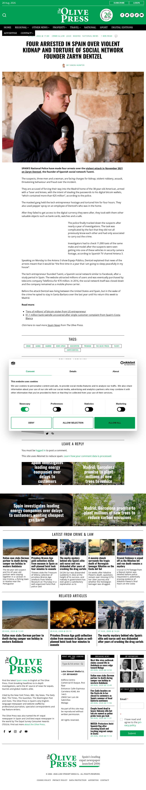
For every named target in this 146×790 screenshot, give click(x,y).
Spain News (53, 325)
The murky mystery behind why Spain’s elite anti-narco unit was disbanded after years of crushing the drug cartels (73, 563)
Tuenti (116, 346)
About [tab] (116, 371)
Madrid (77, 36)
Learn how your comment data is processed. (88, 456)
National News (90, 36)
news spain (60, 346)
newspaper (74, 346)
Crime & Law (58, 36)
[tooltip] (122, 15)
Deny (31, 423)
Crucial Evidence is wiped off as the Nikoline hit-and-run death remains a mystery (130, 562)
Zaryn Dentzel (73, 350)
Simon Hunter (77, 65)
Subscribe (119, 2)
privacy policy (133, 724)
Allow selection (73, 423)
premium (87, 346)
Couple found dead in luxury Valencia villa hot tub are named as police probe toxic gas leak (102, 712)
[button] (82, 664)
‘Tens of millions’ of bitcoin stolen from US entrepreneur (56, 311)
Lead (68, 36)
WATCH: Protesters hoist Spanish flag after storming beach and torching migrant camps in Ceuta (102, 728)
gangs (38, 346)
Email (124, 699)
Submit (132, 733)
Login (136, 2)
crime (28, 346)
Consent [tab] (30, 371)
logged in (41, 450)
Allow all (115, 423)
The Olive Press (102, 346)
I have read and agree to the (133, 722)
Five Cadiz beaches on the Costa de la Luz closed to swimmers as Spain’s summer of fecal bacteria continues (101, 695)
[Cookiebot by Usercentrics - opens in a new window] (122, 363)
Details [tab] (73, 371)
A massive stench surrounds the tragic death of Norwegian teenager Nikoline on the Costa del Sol (101, 563)
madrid (48, 346)
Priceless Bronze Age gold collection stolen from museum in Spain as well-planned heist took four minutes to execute (44, 563)
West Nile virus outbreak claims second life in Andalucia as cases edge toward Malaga (102, 664)
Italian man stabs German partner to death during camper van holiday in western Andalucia (16, 562)
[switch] (57, 409)
